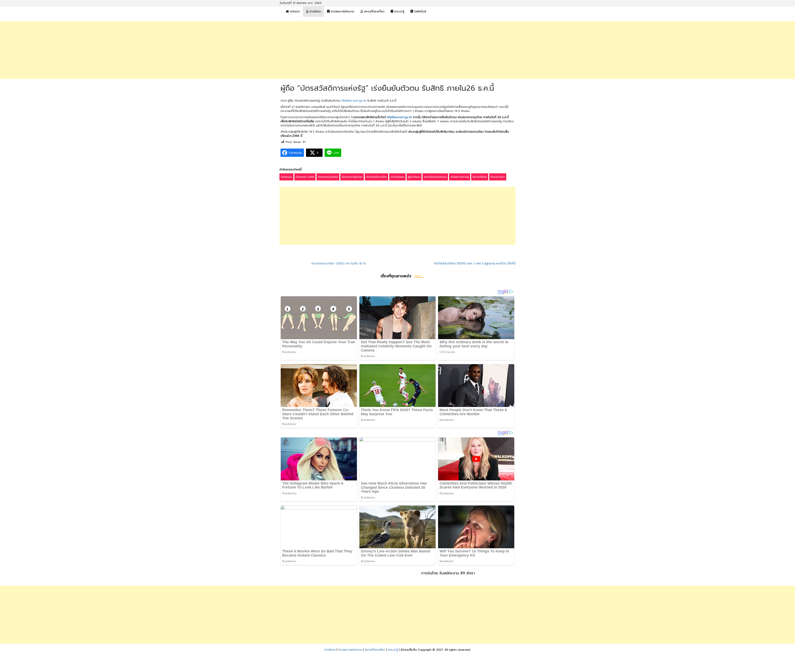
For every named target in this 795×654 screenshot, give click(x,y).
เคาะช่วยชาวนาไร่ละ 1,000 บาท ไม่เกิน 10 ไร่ (338, 263)
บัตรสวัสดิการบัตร (376, 177)
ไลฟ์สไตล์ (419, 11)
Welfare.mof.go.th (353, 100)
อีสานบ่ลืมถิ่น (479, 177)
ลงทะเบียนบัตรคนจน (435, 177)
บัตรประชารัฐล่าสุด (352, 177)
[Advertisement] (397, 50)
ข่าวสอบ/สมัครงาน (342, 11)
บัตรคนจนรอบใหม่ (328, 177)
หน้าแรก (294, 11)
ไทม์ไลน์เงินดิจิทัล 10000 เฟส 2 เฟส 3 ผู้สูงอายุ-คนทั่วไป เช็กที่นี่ (475, 263)
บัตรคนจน (286, 177)
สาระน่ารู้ (398, 11)
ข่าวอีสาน (314, 11)
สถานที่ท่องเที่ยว (373, 11)
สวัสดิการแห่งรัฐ (459, 177)
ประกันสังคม (397, 177)
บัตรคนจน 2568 (305, 177)
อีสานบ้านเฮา (497, 177)
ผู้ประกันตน (414, 177)
